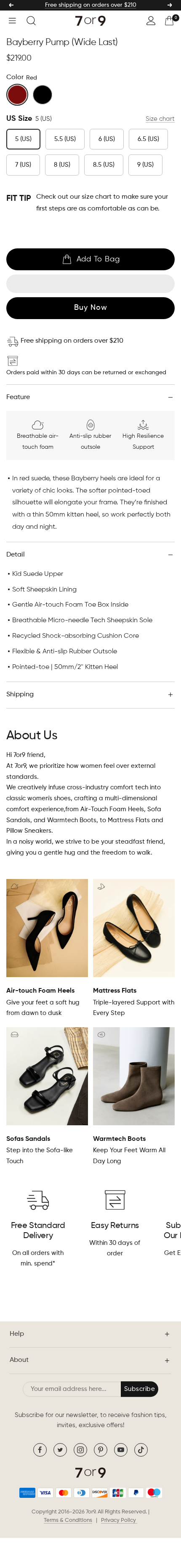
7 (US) (23, 165)
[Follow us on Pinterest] (100, 1450)
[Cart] (169, 21)
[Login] (150, 20)
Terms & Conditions (68, 1520)
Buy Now (90, 308)
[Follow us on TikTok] (141, 1450)
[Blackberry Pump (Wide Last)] (42, 95)
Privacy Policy (119, 1520)
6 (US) (106, 139)
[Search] (31, 20)
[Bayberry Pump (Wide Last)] (17, 95)
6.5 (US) (148, 139)
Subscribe (139, 1389)
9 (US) (145, 165)
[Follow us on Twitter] (60, 1450)
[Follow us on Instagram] (80, 1450)
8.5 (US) (103, 165)
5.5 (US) (65, 139)
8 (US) (62, 165)
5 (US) (23, 139)
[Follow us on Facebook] (40, 1450)
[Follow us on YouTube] (120, 1450)
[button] (90, 283)
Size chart (160, 119)
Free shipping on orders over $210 (90, 5)
